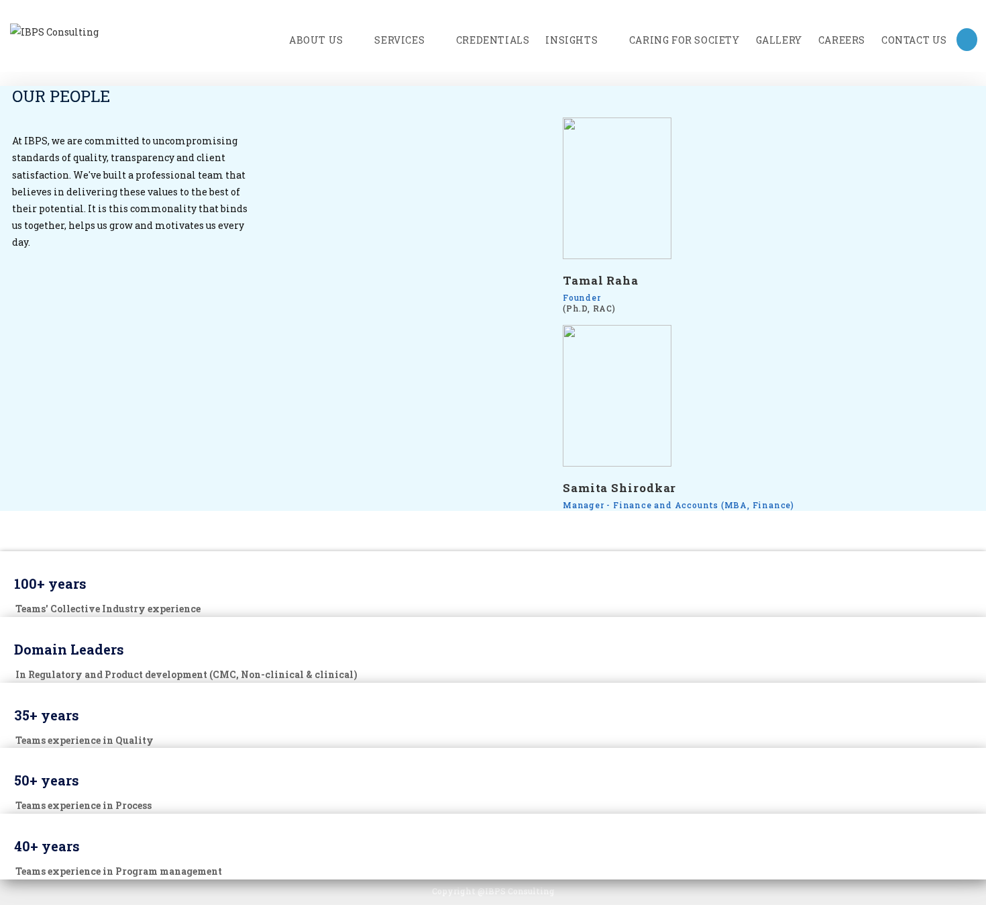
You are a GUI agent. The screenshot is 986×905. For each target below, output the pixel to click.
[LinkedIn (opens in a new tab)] (966, 39)
